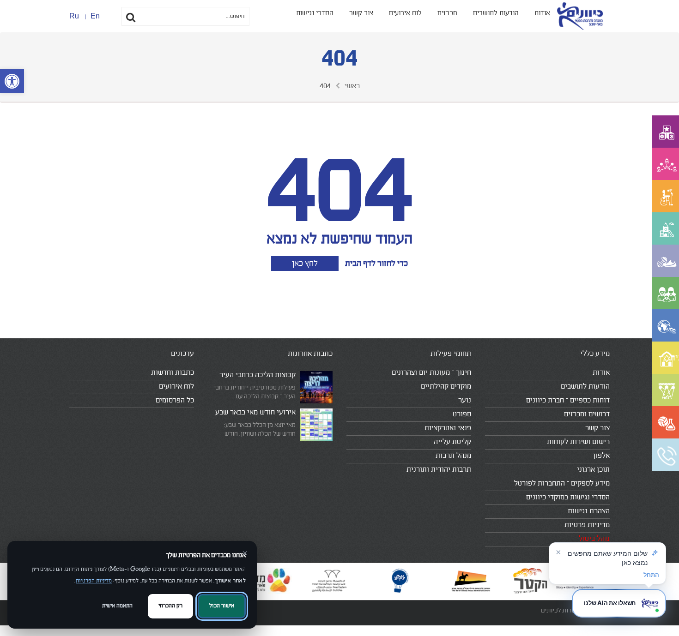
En (95, 16)
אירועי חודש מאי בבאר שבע (255, 412)
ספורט (462, 414)
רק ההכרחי (170, 605)
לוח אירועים (405, 13)
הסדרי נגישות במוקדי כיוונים (568, 497)
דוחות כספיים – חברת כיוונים (568, 400)
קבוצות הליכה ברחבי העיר (257, 374)
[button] (12, 81)
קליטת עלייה (452, 441)
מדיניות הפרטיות (94, 580)
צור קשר (361, 13)
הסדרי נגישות (314, 13)
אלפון (601, 455)
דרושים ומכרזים (587, 414)
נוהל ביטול (594, 538)
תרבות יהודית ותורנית (438, 469)
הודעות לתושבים (496, 13)
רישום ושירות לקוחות (578, 441)
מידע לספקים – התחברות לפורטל (562, 483)
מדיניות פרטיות (587, 524)
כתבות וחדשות (172, 372)
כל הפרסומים (175, 400)
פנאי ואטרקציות (447, 427)
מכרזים (447, 13)
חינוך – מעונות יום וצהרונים (431, 372)
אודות (542, 13)
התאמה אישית (117, 605)
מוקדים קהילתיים (446, 386)
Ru (74, 16)
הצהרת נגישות (589, 511)
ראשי (352, 85)
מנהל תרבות (453, 455)
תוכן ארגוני (593, 469)
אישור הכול (221, 605)
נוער (464, 400)
